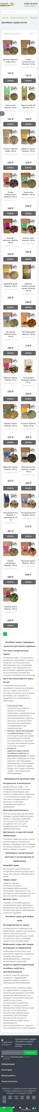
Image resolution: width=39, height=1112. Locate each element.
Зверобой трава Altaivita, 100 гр (10, 285)
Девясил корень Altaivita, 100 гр (28, 150)
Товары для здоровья (19, 18)
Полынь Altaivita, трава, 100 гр (10, 150)
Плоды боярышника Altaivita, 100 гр (10, 194)
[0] (29, 1109)
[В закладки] (17, 41)
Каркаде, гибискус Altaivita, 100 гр (10, 240)
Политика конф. (17, 1057)
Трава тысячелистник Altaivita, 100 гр (28, 61)
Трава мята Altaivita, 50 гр (10, 106)
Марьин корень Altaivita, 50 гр (10, 379)
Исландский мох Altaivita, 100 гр (28, 514)
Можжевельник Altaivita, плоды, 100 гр (28, 469)
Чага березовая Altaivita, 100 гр (28, 333)
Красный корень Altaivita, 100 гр (28, 562)
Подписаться (31, 1052)
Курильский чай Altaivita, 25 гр (28, 106)
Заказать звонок (30, 6)
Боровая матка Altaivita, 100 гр (10, 607)
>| (22, 634)
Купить (10, 81)
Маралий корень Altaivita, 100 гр (10, 468)
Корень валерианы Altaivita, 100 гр (10, 563)
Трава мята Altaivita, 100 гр (28, 193)
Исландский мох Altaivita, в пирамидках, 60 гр (10, 516)
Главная (5, 18)
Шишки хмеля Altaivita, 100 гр (10, 424)
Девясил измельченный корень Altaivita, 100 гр (28, 287)
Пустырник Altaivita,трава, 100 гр (10, 334)
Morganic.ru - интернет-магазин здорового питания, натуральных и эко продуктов (19, 1089)
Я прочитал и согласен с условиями (17, 1058)
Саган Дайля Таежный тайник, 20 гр (28, 380)
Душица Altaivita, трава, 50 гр (10, 60)
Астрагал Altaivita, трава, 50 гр (28, 424)
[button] (30, 3)
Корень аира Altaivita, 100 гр (28, 239)
